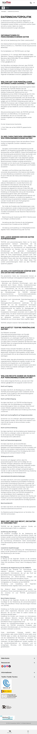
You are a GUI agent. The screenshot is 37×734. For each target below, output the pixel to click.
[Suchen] (30, 2)
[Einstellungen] (34, 2)
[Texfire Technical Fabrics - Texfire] (6, 2)
